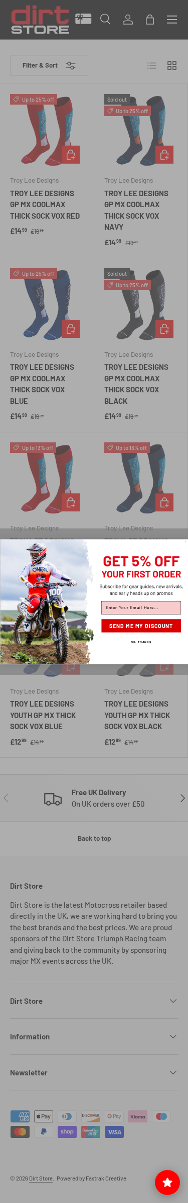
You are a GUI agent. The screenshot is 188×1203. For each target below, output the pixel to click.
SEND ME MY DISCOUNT (141, 626)
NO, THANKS (141, 642)
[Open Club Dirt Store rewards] (167, 1182)
